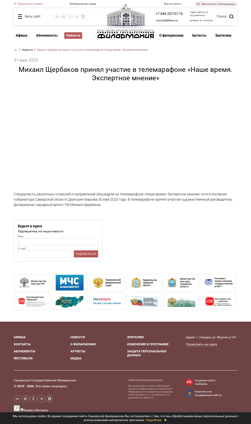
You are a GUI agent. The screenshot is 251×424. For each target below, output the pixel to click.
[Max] (63, 16)
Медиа (76, 358)
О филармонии (171, 35)
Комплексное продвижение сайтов (208, 393)
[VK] (57, 16)
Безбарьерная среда (83, 3)
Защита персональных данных (145, 379)
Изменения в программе (148, 344)
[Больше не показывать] (165, 420)
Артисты (199, 35)
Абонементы (47, 35)
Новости (27, 49)
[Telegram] (76, 16)
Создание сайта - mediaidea (205, 382)
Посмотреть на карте (201, 344)
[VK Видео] (83, 16)
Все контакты (172, 3)
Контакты (22, 344)
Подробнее (153, 420)
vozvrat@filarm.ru (167, 20)
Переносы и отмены (30, 3)
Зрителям (223, 35)
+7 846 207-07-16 (169, 14)
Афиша (21, 35)
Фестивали (23, 358)
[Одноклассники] (70, 16)
